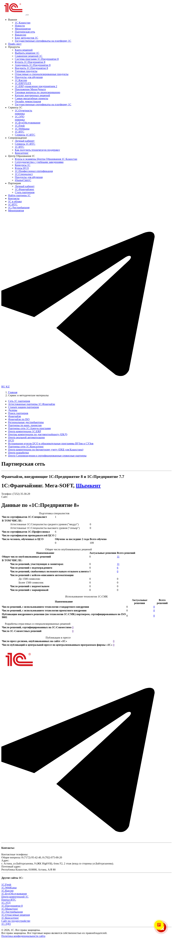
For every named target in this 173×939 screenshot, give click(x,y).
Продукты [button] (14, 46)
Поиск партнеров (18, 413)
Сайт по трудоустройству (15, 920)
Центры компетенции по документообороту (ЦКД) (37, 434)
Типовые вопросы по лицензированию (37, 92)
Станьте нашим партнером (23, 407)
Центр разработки (18, 452)
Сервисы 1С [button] (15, 107)
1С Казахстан (22, 22)
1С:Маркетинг (9, 908)
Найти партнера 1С (19, 195)
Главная (12, 392)
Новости (20, 25)
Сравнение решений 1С (28, 56)
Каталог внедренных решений (32, 95)
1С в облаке (15, 201)
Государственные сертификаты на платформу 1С (43, 40)
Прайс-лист (14, 43)
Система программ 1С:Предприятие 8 (37, 59)
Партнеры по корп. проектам (25, 425)
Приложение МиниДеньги (30, 89)
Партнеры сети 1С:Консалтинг (26, 446)
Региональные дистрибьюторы (26, 422)
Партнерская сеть (25, 31)
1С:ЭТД (5, 902)
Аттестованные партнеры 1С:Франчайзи (31, 404)
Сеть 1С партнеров (19, 401)
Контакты (13, 198)
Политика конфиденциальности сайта (23, 936)
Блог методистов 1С (26, 37)
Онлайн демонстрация (28, 101)
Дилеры (12, 410)
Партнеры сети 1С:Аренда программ (29, 428)
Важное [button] (12, 19)
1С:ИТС (19, 131)
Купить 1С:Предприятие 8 (30, 62)
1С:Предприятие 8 (12, 905)
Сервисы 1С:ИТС (25, 134)
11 (118, 556)
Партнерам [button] (14, 183)
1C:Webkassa (22, 128)
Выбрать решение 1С (27, 53)
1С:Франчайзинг (24, 189)
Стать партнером (24, 192)
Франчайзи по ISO (19, 419)
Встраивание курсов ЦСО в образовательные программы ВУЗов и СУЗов (50, 443)
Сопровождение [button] (17, 137)
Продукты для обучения (29, 77)
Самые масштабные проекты (31, 98)
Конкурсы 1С (22, 165)
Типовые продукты (26, 71)
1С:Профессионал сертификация (34, 171)
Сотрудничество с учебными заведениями (39, 162)
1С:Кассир (21, 80)
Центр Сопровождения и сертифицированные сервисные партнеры (47, 455)
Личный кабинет (24, 140)
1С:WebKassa (9, 887)
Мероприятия (23, 28)
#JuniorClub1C (23, 180)
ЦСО (11, 440)
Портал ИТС (8, 899)
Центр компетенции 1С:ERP (24, 431)
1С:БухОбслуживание (27, 122)
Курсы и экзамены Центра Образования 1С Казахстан (46, 159)
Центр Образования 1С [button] (21, 156)
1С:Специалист (24, 174)
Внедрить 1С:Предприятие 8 (31, 68)
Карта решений (24, 49)
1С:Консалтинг (10, 917)
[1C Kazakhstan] (13, 13)
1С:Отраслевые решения (15, 914)
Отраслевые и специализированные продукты (41, 74)
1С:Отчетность (23, 112)
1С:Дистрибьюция (18, 207)
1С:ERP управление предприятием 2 (36, 86)
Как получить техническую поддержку (37, 149)
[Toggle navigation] (27, 14)
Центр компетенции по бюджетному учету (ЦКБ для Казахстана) (45, 449)
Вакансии (20, 34)
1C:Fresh (20, 125)
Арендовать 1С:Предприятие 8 (33, 65)
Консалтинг (22, 153)
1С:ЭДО (20, 118)
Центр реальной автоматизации (26, 437)
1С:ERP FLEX (23, 83)
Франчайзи (14, 416)
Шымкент (88, 485)
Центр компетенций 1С (15, 896)
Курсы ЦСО (22, 168)
